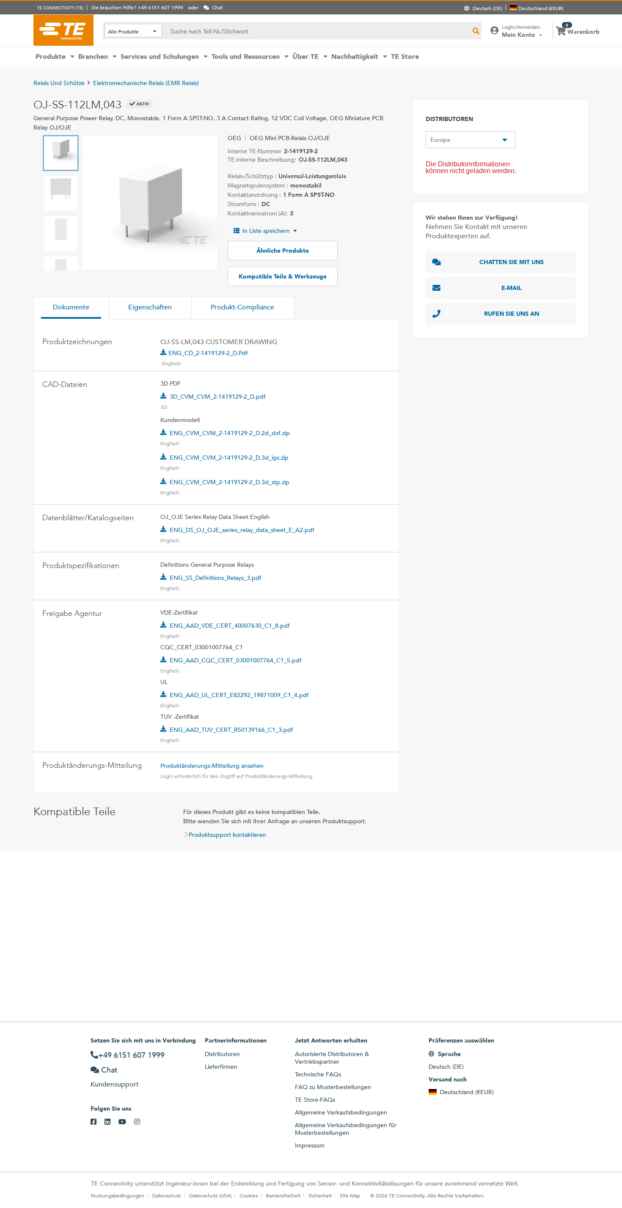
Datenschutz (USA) (210, 1195)
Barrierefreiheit (283, 1195)
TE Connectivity (63, 30)
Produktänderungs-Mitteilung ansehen (212, 765)
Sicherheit (320, 1195)
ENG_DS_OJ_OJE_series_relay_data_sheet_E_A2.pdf (242, 530)
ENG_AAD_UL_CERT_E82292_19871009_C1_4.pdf (239, 695)
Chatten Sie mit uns (511, 262)
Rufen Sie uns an (511, 313)
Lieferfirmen (221, 1066)
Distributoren (222, 1054)
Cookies (248, 1195)
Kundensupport (115, 1084)
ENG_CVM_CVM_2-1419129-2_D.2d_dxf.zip (230, 433)
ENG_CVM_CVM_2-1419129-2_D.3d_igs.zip (229, 457)
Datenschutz (166, 1195)
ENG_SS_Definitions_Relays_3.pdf (215, 578)
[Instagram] (141, 1122)
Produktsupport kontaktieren (227, 834)
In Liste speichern (266, 230)
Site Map (350, 1195)
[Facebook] (98, 1122)
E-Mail (511, 288)
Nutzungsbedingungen (117, 1195)
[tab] (71, 308)
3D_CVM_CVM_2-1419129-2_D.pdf (218, 396)
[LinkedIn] (111, 1122)
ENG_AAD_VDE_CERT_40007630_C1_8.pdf (230, 625)
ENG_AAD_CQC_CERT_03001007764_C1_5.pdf (236, 660)
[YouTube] (126, 1122)
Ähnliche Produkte (282, 250)
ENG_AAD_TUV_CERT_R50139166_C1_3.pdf (231, 730)
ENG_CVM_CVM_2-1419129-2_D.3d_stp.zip (229, 482)
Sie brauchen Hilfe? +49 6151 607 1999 (137, 7)
